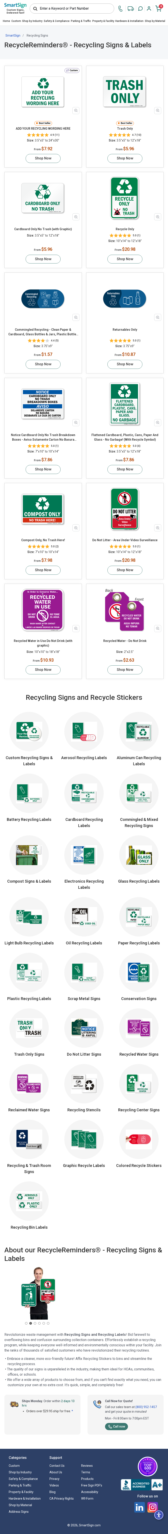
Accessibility (89, 1492)
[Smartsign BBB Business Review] (142, 1484)
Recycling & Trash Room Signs (29, 1168)
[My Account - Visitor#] (149, 8)
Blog (52, 1492)
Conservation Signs (139, 998)
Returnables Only (125, 329)
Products (87, 1479)
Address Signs (19, 1511)
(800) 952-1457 (146, 1407)
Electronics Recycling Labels (84, 884)
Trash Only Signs (29, 1054)
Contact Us (57, 1465)
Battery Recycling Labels (29, 819)
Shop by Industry (32, 21)
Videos (54, 1485)
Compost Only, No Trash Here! (43, 540)
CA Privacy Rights (61, 1498)
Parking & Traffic (81, 21)
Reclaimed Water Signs (29, 1110)
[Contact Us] (121, 9)
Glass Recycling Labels (139, 881)
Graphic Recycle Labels (84, 1165)
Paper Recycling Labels (139, 943)
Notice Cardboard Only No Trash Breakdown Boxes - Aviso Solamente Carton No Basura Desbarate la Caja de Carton (43, 437)
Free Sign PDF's (91, 1485)
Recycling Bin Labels (29, 1227)
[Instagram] (152, 1507)
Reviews (87, 1465)
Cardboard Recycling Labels (84, 822)
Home (6, 21)
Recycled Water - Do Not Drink (125, 641)
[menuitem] (6, 21)
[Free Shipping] (131, 8)
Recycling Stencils (84, 1110)
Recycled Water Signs (139, 1054)
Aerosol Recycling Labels (84, 757)
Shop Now (43, 158)
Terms (85, 1472)
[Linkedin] (139, 1507)
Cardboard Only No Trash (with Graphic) (43, 229)
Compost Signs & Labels (29, 881)
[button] (140, 8)
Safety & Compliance (57, 21)
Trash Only (125, 128)
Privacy (54, 1479)
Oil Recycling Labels (84, 943)
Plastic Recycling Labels (29, 998)
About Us (55, 1472)
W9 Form (87, 1498)
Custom (16, 21)
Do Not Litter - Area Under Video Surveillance (125, 540)
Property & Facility (103, 21)
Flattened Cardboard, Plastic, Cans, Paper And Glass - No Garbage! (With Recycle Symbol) (124, 437)
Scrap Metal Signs (84, 998)
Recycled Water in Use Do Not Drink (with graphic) (43, 643)
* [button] (72, 1411)
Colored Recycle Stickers (139, 1165)
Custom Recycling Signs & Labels (29, 760)
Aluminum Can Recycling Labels (139, 760)
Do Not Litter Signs (84, 1054)
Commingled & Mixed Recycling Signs (139, 822)
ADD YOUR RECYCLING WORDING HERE (43, 128)
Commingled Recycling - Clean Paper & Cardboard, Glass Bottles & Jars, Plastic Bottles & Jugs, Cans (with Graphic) (43, 332)
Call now (119, 1426)
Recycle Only (125, 229)
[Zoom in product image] (75, 110)
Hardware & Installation (129, 21)
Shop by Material (155, 21)
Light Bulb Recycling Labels (29, 943)
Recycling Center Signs (139, 1110)
